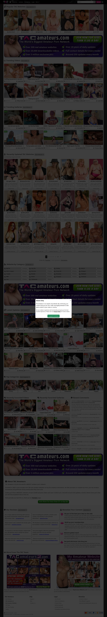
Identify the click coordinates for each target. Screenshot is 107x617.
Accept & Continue (53, 316)
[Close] (70, 300)
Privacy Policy (57, 311)
